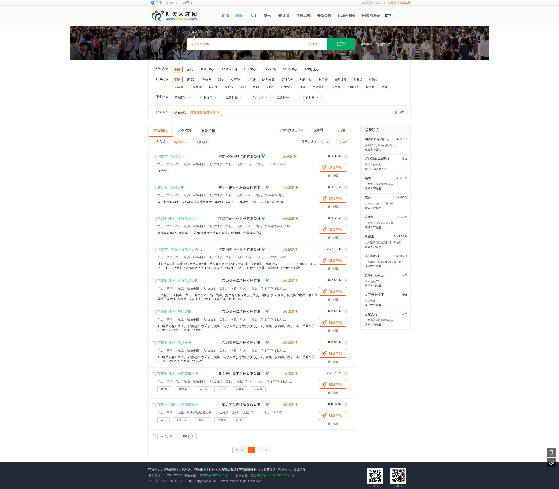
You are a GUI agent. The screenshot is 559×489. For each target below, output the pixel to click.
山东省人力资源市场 (192, 469)
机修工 (369, 236)
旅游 (303, 87)
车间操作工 (372, 256)
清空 (401, 112)
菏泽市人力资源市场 (162, 469)
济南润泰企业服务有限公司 (239, 249)
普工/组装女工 (374, 295)
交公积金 (318, 87)
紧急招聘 (208, 131)
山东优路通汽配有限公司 (379, 320)
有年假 (178, 87)
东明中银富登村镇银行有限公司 (241, 187)
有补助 (213, 87)
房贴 (256, 87)
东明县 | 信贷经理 (171, 187)
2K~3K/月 (250, 69)
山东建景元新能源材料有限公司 (383, 242)
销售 (368, 178)
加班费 (251, 80)
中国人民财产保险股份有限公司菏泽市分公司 (241, 405)
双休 (221, 80)
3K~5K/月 (270, 69)
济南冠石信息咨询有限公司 (239, 156)
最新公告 (324, 15)
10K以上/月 (312, 69)
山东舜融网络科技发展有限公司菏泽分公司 (241, 281)
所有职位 (160, 131)
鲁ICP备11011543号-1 (215, 475)
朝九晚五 (268, 80)
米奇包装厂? (372, 281)
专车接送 (196, 87)
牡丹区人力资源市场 (222, 469)
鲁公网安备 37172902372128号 (272, 475)
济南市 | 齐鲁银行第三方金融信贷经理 (186, 249)
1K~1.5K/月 (207, 69)
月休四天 (353, 87)
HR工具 (284, 15)
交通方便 (287, 80)
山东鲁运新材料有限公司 (379, 184)
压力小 (269, 87)
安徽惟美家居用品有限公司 (380, 145)
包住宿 (335, 87)
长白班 (370, 87)
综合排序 (178, 142)
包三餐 (323, 80)
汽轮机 (369, 217)
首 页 (225, 15)
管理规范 (340, 80)
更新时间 (201, 142)
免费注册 (405, 2)
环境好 (191, 80)
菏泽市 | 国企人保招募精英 (177, 405)
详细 (328, 142)
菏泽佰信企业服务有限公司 (239, 218)
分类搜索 (366, 44)
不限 (177, 69)
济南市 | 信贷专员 (171, 156)
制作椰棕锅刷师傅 (377, 139)
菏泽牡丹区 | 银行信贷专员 (177, 218)
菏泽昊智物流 (373, 164)
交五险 (235, 80)
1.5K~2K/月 (229, 69)
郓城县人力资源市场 (292, 469)
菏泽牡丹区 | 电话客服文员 (177, 374)
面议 (190, 69)
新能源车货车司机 (377, 158)
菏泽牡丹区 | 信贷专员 (174, 343)
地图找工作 (383, 44)
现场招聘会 (346, 15)
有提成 (357, 80)
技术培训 (287, 87)
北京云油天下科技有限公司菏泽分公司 (241, 374)
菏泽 (186, 2)
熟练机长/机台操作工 (379, 275)
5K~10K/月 (290, 69)
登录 (393, 2)
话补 (384, 87)
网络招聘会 (371, 15)
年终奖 (207, 80)
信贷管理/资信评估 (195, 112)
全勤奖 (373, 80)
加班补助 (306, 80)
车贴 (243, 87)
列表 (345, 142)
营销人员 (371, 314)
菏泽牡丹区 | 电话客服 (174, 312)
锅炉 (368, 197)
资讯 (267, 15)
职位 (239, 15)
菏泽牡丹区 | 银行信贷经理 (177, 281)
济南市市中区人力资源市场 (257, 469)
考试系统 (304, 15)
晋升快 (228, 87)
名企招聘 (184, 131)
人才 (253, 15)
